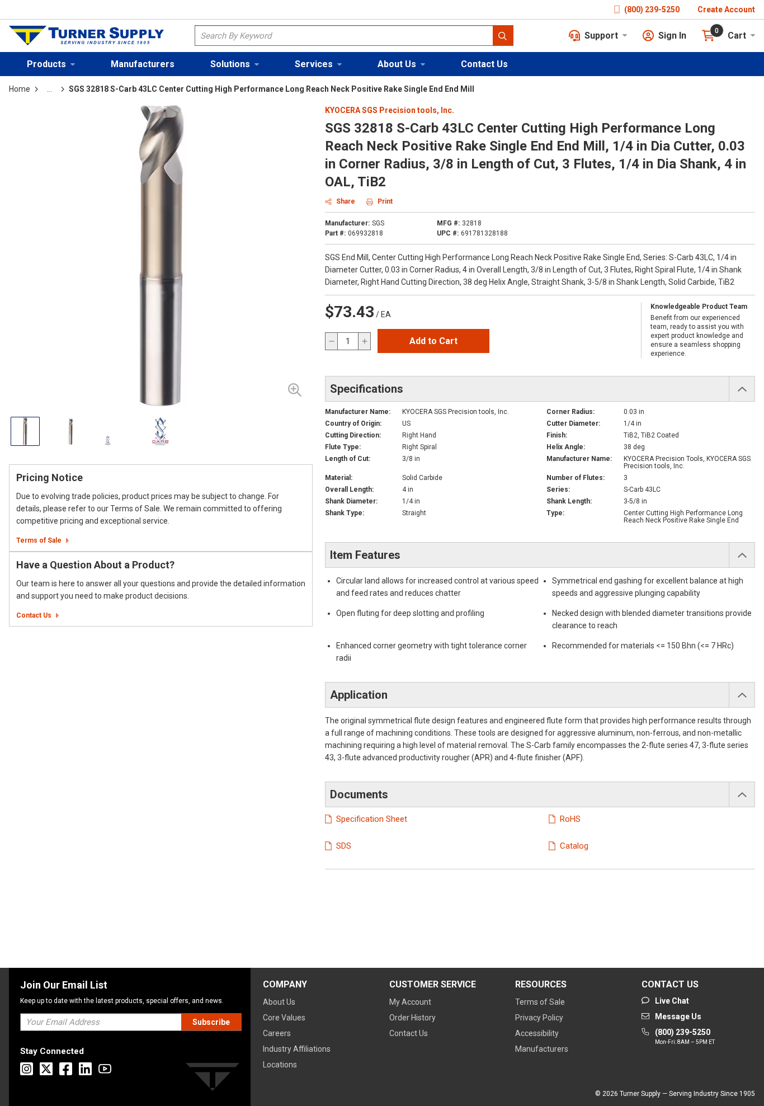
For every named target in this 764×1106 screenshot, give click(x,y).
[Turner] (212, 1079)
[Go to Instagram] (26, 1068)
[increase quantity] (364, 341)
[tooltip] (49, 89)
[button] (51, 64)
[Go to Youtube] (104, 1068)
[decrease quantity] (332, 341)
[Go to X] (46, 1068)
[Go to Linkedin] (85, 1068)
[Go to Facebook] (65, 1068)
